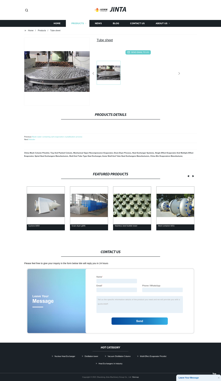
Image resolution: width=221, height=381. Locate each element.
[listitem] (110, 72)
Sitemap (135, 377)
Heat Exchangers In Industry (110, 363)
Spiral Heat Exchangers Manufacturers (51, 156)
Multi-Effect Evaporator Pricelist (153, 356)
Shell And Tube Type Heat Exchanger (85, 156)
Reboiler (31, 139)
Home (57, 23)
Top (214, 373)
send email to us (140, 52)
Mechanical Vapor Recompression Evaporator (93, 153)
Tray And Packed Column (61, 153)
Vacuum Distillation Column (119, 356)
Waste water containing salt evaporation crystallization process (57, 137)
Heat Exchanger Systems (143, 153)
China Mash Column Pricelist (36, 153)
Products (77, 23)
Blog (116, 23)
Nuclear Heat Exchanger (65, 356)
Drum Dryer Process (122, 153)
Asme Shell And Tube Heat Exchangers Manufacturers (125, 156)
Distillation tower (91, 356)
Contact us (137, 23)
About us (161, 23)
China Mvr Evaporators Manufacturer (166, 156)
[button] (26, 10)
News (98, 23)
